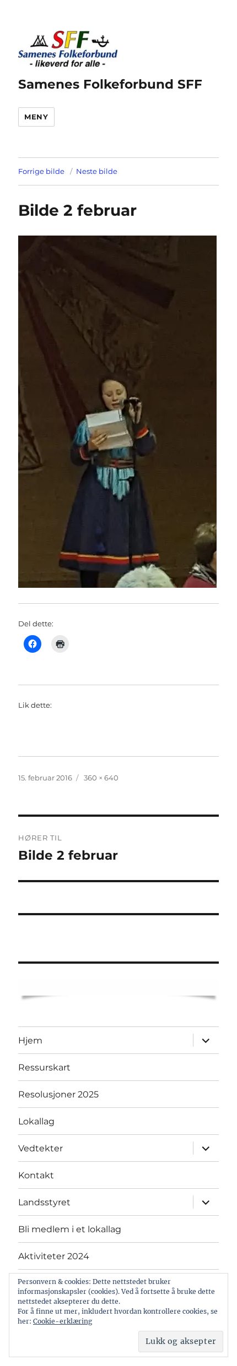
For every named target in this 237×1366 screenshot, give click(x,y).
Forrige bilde (41, 171)
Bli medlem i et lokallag (69, 1229)
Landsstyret (44, 1202)
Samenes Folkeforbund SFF (110, 84)
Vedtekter (40, 1148)
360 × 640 (101, 777)
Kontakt (36, 1175)
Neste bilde (96, 171)
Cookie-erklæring (62, 1321)
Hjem (30, 1040)
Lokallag (36, 1121)
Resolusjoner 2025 (58, 1094)
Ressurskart (44, 1067)
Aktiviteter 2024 (53, 1256)
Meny (36, 116)
